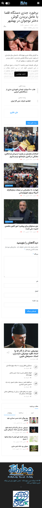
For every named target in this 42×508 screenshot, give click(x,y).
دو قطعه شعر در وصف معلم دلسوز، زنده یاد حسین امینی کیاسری (18, 383)
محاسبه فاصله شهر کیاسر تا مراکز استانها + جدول (16, 438)
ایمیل (36, 291)
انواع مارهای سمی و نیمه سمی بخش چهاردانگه (21, 374)
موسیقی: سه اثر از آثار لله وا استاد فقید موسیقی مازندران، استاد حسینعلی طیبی (25, 353)
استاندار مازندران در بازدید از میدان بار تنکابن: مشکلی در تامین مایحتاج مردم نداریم (21, 155)
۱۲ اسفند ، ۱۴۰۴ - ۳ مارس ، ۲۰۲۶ (30, 196)
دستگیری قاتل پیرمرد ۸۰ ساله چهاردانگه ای (19, 365)
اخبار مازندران (9, 149)
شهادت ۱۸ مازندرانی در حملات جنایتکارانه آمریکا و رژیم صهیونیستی (22, 191)
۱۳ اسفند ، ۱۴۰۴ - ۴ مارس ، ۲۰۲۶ (30, 159)
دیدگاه (35, 254)
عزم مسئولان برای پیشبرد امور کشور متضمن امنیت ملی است (21, 227)
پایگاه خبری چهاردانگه (28, 481)
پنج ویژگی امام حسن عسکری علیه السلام (17, 419)
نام (37, 281)
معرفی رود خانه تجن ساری (20, 446)
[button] (21, 487)
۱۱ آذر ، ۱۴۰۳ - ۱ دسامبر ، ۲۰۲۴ (28, 25)
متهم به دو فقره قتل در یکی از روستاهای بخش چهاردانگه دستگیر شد (18, 392)
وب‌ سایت (35, 300)
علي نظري (14, 112)
